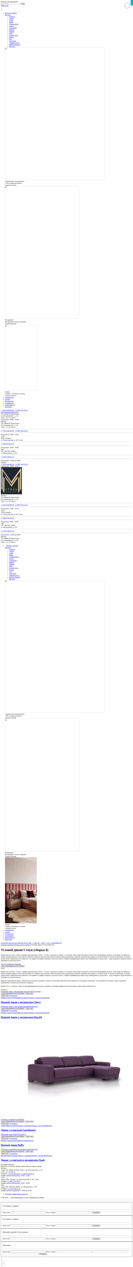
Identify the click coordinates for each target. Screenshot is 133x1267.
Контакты (8, 407)
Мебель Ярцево (14, 45)
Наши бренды (10, 405)
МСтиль (12, 46)
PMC (11, 33)
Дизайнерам (9, 397)
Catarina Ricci (13, 24)
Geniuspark (13, 28)
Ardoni (11, 18)
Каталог (8, 15)
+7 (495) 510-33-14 (21, 410)
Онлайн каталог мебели (22, 945)
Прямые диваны (6, 998)
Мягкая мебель (23, 998)
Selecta (11, 37)
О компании (9, 403)
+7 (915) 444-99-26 (7, 410)
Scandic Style (13, 35)
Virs (10, 39)
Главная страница (7, 945)
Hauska (11, 30)
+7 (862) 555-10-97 (7, 444)
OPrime (11, 32)
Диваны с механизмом (37, 998)
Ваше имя (6, 1212)
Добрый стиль (14, 43)
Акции (7, 399)
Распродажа (9, 401)
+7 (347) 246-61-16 (7, 457)
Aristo (11, 20)
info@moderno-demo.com (9, 412)
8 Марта (12, 17)
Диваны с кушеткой (24, 1126)
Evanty (11, 26)
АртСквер (12, 41)
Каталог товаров (11, 13)
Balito (11, 22)
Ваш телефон (51, 1212)
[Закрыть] (127, 5)
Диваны (15, 998)
